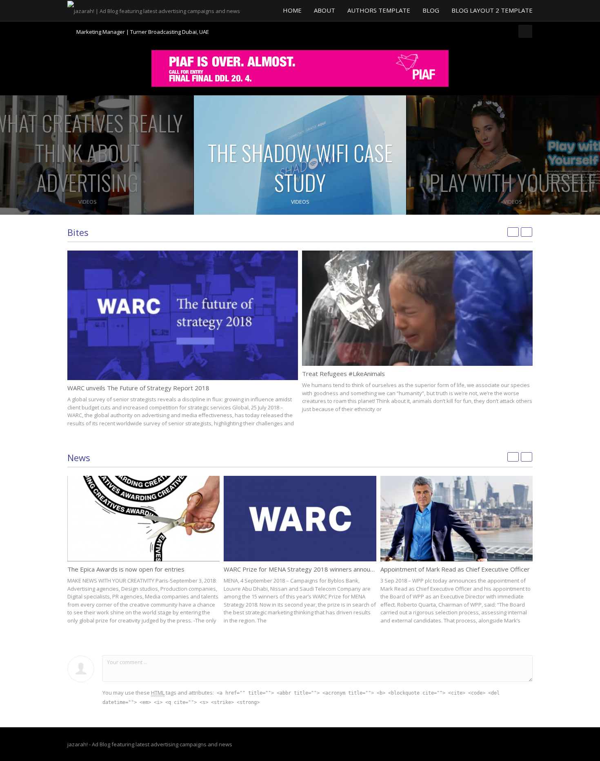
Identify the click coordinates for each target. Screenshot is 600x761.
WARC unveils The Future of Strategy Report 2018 (138, 388)
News (78, 457)
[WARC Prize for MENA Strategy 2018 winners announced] (300, 518)
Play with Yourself (512, 182)
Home (292, 10)
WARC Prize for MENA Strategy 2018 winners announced (304, 569)
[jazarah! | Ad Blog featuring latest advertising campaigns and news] (153, 10)
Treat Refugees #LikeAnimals (343, 374)
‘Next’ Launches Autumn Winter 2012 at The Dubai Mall (142, 35)
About (324, 10)
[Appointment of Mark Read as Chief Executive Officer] (456, 518)
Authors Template (378, 10)
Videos (87, 201)
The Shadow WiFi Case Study (300, 167)
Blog (430, 10)
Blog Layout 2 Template (492, 10)
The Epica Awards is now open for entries (125, 569)
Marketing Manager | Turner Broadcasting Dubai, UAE (142, 28)
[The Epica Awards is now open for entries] (143, 518)
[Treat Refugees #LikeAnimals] (417, 308)
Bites (78, 232)
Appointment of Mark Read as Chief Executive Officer (455, 569)
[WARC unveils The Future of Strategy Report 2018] (182, 315)
